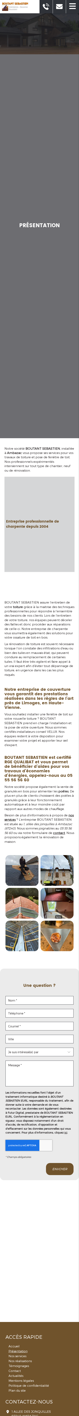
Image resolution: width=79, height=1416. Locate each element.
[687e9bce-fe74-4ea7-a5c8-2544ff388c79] (57, 903)
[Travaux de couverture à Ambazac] (21, 870)
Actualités (16, 1375)
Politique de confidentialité (29, 1385)
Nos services (17, 1356)
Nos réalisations (20, 1361)
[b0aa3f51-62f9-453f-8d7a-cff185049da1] (57, 936)
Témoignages (19, 1366)
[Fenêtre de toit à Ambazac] (21, 903)
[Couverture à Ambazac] (57, 870)
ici (65, 1132)
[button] (72, 6)
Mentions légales (21, 1380)
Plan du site (17, 1390)
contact (59, 833)
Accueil (14, 1346)
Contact (15, 1371)
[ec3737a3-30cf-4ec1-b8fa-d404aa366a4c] (21, 936)
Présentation (18, 1351)
